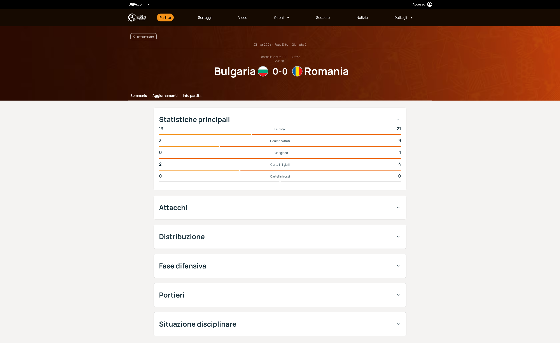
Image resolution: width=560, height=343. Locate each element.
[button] (281, 17)
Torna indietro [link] (145, 36)
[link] (165, 17)
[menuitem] (173, 17)
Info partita (192, 96)
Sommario (138, 96)
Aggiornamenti (165, 96)
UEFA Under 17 (137, 17)
